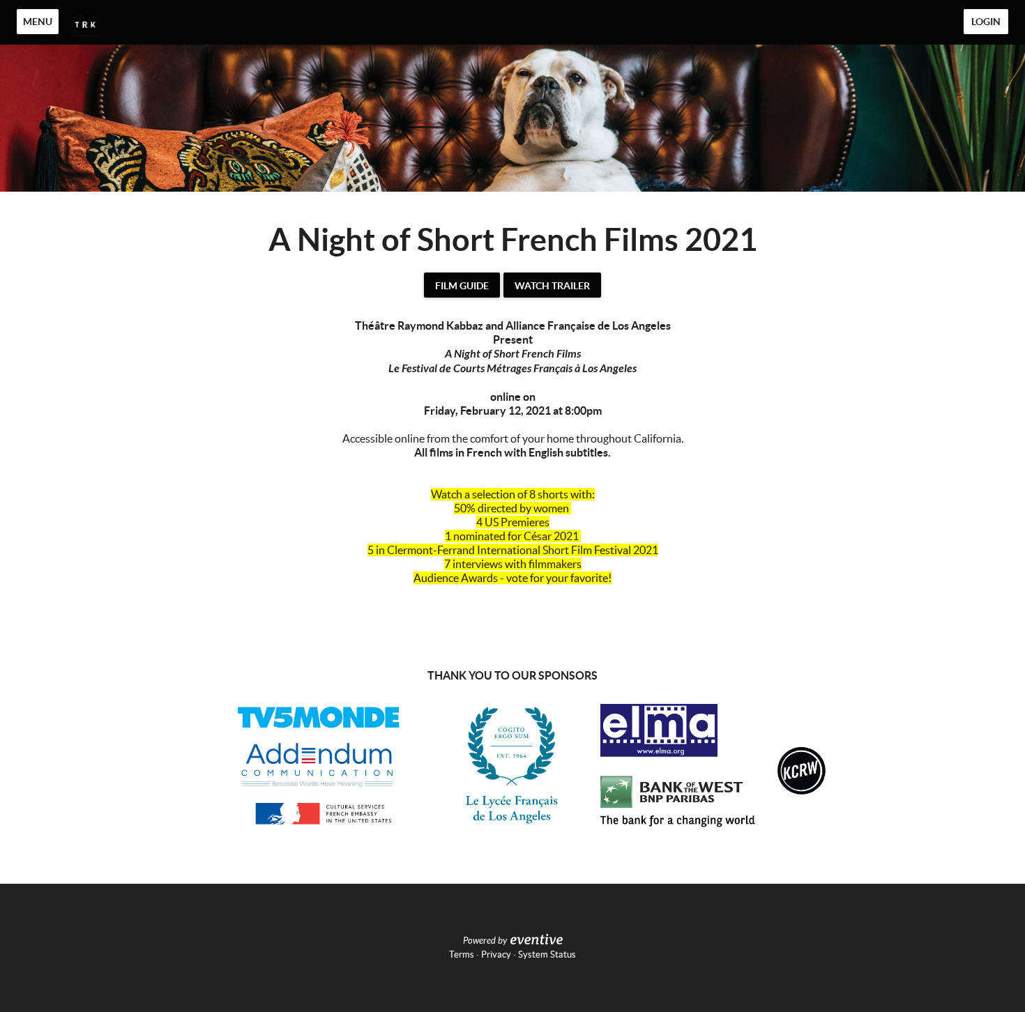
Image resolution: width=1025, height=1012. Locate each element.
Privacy (496, 954)
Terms (461, 954)
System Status (547, 954)
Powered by (485, 940)
